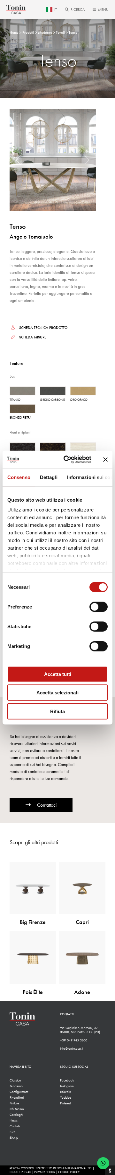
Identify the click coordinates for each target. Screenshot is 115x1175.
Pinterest (65, 1103)
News (14, 1120)
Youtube (65, 1097)
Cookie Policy (69, 1172)
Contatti (15, 1126)
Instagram (67, 1086)
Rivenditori (17, 1097)
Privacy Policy (44, 1172)
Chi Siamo (17, 1109)
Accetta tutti (57, 674)
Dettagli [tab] (48, 477)
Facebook (67, 1080)
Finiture (14, 1103)
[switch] (98, 606)
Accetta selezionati (57, 692)
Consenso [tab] (18, 477)
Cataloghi (16, 1115)
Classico (15, 1080)
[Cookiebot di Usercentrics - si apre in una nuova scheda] (67, 459)
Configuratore (19, 1092)
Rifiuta (57, 711)
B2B (12, 1132)
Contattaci (47, 805)
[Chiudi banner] (105, 459)
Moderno (16, 1086)
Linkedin (65, 1092)
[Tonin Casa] (16, 9)
